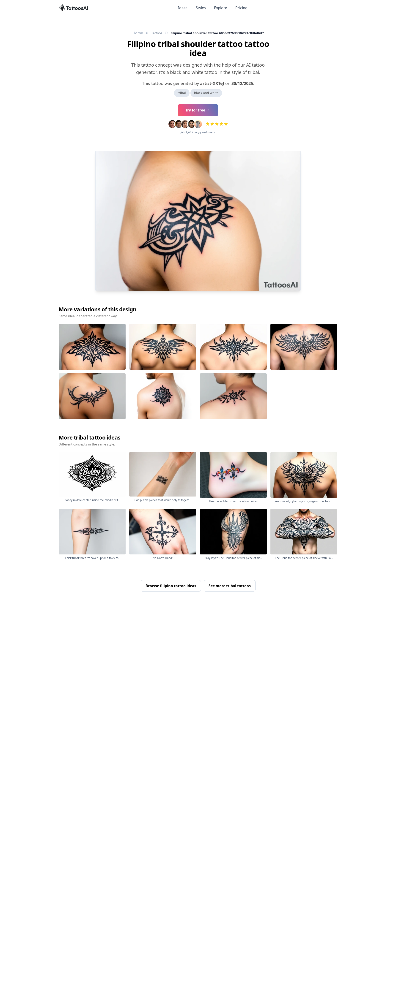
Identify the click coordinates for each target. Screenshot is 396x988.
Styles (201, 7)
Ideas (182, 7)
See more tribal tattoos (230, 585)
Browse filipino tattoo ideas (171, 585)
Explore (220, 7)
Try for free (195, 110)
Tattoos (156, 33)
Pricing (241, 7)
